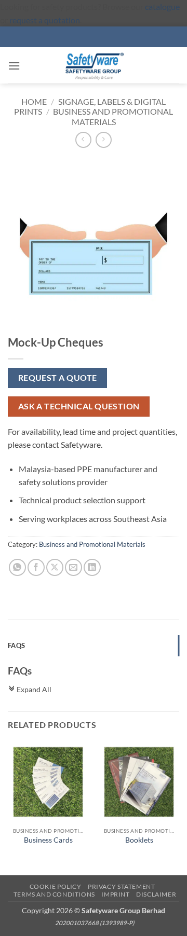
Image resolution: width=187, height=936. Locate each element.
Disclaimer (156, 894)
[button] (14, 65)
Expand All (29, 689)
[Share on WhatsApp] (17, 567)
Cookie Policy (56, 886)
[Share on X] (54, 567)
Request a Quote (57, 377)
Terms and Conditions (54, 894)
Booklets (139, 840)
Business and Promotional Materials (113, 116)
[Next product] (83, 140)
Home (34, 101)
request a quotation (44, 20)
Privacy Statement (121, 886)
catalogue (162, 6)
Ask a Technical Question (79, 406)
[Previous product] (104, 140)
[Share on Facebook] (36, 567)
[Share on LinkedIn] (92, 567)
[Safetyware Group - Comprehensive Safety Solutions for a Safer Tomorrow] (93, 65)
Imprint (115, 894)
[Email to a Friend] (73, 567)
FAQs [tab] (16, 645)
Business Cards (48, 840)
